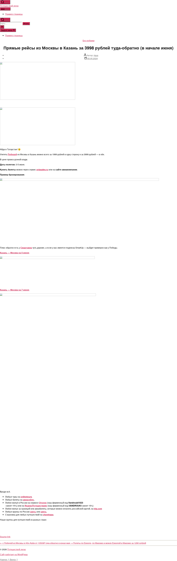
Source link (5, 536)
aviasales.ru (42, 169)
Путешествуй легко (9, 5)
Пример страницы (14, 14)
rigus (96, 55)
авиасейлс (28, 499)
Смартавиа (26, 247)
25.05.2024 (92, 58)
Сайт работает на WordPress (14, 554)
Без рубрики (88, 40)
